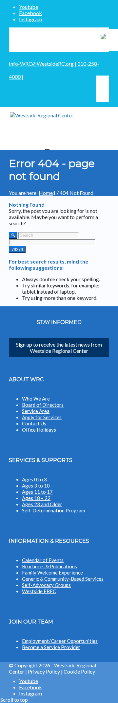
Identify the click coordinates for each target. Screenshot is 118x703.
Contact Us (34, 423)
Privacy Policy (44, 671)
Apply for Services (42, 417)
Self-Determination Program (53, 510)
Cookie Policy (79, 671)
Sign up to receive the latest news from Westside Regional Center (59, 347)
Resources (54, 40)
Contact (91, 40)
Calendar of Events (43, 560)
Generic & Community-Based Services (63, 579)
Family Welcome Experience (52, 572)
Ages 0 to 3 (34, 479)
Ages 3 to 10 (36, 486)
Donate (74, 40)
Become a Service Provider (51, 647)
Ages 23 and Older (42, 504)
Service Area (35, 411)
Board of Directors (43, 405)
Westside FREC (39, 591)
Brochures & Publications (49, 566)
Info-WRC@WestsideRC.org (41, 63)
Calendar (32, 40)
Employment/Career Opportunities (60, 641)
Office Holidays (39, 430)
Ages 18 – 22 (36, 498)
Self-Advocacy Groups (46, 585)
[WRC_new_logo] (59, 128)
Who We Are (36, 399)
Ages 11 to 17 (37, 492)
